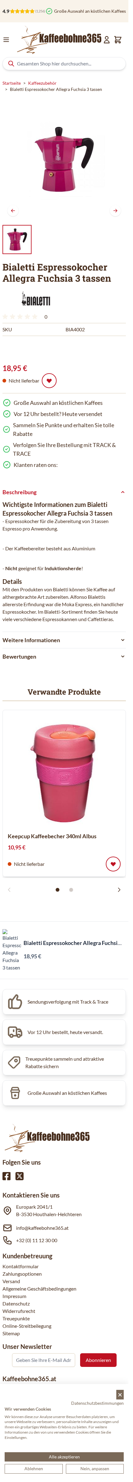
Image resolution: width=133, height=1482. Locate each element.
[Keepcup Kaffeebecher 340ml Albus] (64, 771)
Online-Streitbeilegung (26, 1326)
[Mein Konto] (106, 39)
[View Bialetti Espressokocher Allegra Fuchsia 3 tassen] (17, 239)
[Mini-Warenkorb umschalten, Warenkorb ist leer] (118, 39)
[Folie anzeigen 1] (57, 890)
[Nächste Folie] (119, 890)
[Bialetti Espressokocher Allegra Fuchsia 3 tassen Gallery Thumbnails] (17, 239)
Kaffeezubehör (42, 83)
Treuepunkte (16, 1318)
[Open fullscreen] (64, 159)
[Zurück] (13, 210)
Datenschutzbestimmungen (97, 1403)
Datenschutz (16, 1303)
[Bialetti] (34, 299)
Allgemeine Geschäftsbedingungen (39, 1289)
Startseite (11, 83)
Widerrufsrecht (18, 1311)
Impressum (14, 1296)
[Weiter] (115, 210)
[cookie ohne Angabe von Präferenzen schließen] (120, 1394)
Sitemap (11, 1333)
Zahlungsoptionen (22, 1274)
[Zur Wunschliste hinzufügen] (49, 380)
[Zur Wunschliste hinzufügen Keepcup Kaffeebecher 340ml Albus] (113, 864)
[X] (19, 1176)
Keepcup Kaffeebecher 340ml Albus (52, 836)
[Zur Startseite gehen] (58, 40)
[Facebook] (6, 1176)
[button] (34, 299)
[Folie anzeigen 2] (71, 890)
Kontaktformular (20, 1266)
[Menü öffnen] (6, 39)
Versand (11, 1281)
